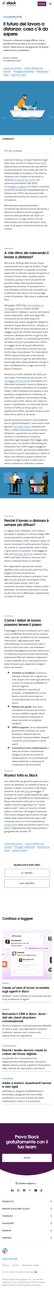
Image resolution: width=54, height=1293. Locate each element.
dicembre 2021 (21, 554)
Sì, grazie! (27, 873)
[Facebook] (24, 1190)
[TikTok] (41, 1190)
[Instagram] (18, 1190)
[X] (30, 1190)
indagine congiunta (18, 186)
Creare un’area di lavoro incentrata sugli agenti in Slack (25, 989)
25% (44, 163)
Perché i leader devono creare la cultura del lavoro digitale (24, 1052)
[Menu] (50, 4)
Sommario (8, 139)
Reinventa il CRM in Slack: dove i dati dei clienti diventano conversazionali (24, 1017)
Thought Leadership (23, 71)
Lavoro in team (18, 74)
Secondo (22, 426)
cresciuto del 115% (25, 179)
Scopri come (10, 824)
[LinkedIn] (12, 1190)
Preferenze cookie (30, 1265)
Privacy (5, 1265)
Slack (27, 791)
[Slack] (9, 4)
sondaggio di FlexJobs (15, 381)
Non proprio (27, 883)
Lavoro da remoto (12, 68)
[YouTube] (35, 1190)
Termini (15, 1265)
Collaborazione (12, 16)
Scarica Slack (8, 1259)
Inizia (42, 4)
